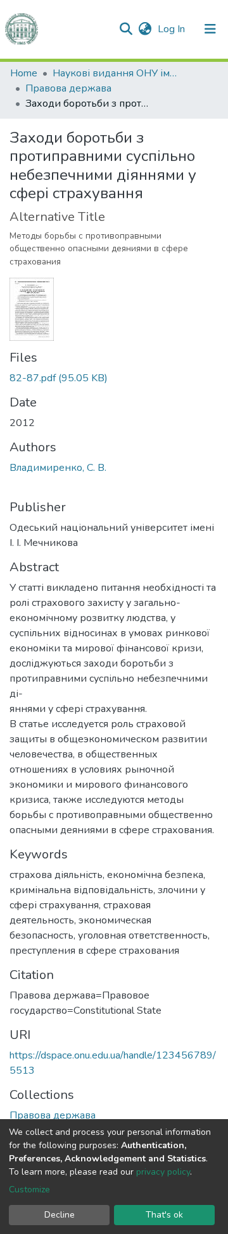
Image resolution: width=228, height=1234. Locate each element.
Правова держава (68, 88)
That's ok (164, 1215)
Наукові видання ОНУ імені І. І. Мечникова (116, 73)
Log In (172, 29)
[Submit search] (125, 29)
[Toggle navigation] (210, 29)
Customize (29, 1189)
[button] (144, 29)
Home (23, 73)
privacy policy (163, 1172)
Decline (59, 1215)
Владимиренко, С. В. (58, 468)
